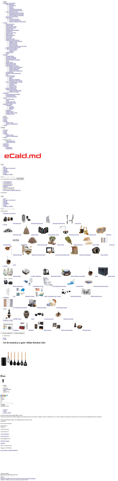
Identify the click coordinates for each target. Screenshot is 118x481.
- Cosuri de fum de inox (14, 19)
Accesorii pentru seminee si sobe (13, 47)
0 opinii (4, 386)
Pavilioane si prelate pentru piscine (13, 73)
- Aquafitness (11, 84)
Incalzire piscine (9, 62)
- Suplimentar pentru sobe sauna (16, 10)
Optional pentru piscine (11, 64)
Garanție (5, 120)
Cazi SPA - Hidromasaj (11, 57)
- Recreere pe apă (12, 85)
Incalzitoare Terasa (10, 114)
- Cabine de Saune (13, 50)
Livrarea (5, 119)
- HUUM (11, 6)
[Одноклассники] (2, 395)
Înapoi (5, 1)
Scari (7, 74)
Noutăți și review (9, 122)
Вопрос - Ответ (7, 412)
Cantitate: (3, 399)
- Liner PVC (11, 77)
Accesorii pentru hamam (11, 96)
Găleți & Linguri (9, 29)
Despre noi (5, 117)
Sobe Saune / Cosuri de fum (9, 3)
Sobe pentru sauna (10, 4)
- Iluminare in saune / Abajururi (15, 41)
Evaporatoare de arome (11, 27)
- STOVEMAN (12, 5)
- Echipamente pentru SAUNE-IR (16, 14)
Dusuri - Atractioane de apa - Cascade (14, 82)
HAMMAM (6, 93)
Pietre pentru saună (10, 24)
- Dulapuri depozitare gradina (15, 90)
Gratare (4, 98)
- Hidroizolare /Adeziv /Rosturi (15, 80)
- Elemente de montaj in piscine (15, 67)
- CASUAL (11, 106)
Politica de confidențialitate (12, 123)
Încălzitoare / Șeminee (8, 104)
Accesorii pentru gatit (10, 101)
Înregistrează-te (9, 148)
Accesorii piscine (9, 72)
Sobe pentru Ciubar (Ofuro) (12, 16)
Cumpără (3, 404)
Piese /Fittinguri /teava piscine (12, 66)
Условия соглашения (30, 478)
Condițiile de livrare (10, 478)
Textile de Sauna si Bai (11, 32)
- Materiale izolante (13, 43)
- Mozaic (11, 78)
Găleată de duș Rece (10, 38)
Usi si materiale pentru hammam (13, 94)
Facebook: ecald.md (5, 441)
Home (4, 338)
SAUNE (5, 22)
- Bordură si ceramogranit (14, 79)
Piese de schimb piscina (11, 88)
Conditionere (9, 105)
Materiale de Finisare (10, 75)
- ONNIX (11, 109)
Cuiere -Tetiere (9, 36)
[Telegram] (7, 395)
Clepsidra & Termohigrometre (12, 30)
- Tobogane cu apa (13, 86)
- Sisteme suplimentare (13, 69)
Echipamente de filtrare (11, 58)
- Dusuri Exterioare (13, 83)
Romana (13, 141)
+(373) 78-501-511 (5, 436)
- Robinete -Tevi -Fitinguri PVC (16, 70)
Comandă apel (4, 192)
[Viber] (4, 395)
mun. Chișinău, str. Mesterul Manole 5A (9, 450)
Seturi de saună (9, 33)
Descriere (5, 409)
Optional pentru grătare (11, 102)
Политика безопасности (20, 478)
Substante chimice (10, 56)
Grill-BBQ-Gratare (10, 99)
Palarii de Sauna (9, 25)
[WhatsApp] (5, 395)
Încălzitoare (8, 110)
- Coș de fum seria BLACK (15, 20)
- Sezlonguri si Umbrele (14, 91)
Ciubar (7, 53)
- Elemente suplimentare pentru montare (17, 21)
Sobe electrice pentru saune (12, 11)
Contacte (5, 125)
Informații (5, 121)
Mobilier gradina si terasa (11, 89)
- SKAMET (11, 8)
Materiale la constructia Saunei (12, 40)
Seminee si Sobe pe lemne (11, 112)
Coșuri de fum (9, 17)
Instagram (3, 443)
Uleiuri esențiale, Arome (11, 26)
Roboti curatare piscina (11, 63)
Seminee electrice (10, 111)
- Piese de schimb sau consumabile (16, 15)
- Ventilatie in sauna (13, 42)
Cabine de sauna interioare (11, 48)
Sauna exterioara (9, 52)
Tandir (7, 100)
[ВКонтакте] (1, 395)
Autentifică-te (9, 147)
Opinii (5, 411)
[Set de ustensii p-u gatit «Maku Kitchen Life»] (14, 372)
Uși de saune (9, 37)
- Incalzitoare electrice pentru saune (16, 13)
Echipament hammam (10, 95)
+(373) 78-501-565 (5, 434)
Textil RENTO (9, 31)
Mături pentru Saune (10, 35)
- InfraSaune (11, 51)
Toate (4, 167)
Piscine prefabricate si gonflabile (13, 59)
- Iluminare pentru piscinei (14, 68)
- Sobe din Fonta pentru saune (15, 9)
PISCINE (5, 54)
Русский (13, 142)
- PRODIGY (11, 107)
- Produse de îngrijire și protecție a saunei (17, 46)
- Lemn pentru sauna (13, 45)
